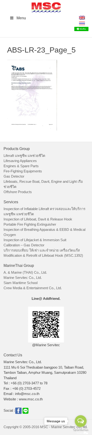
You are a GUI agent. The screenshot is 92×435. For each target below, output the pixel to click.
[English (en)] (82, 17)
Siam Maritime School (21, 283)
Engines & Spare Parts (21, 166)
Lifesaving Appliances (20, 161)
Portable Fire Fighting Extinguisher (30, 224)
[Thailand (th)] (82, 23)
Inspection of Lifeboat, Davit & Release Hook (38, 219)
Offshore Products (18, 192)
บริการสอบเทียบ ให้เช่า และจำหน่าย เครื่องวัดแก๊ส (42, 250)
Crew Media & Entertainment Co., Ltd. (33, 288)
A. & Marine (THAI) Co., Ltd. (25, 272)
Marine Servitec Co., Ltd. (23, 278)
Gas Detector (14, 176)
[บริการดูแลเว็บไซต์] (82, 432)
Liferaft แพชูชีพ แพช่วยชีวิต (24, 156)
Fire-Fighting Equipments (23, 171)
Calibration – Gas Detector (24, 245)
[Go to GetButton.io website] (80, 430)
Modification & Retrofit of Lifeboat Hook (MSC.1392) (43, 255)
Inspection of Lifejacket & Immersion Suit (35, 240)
